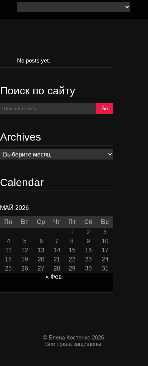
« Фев (54, 277)
